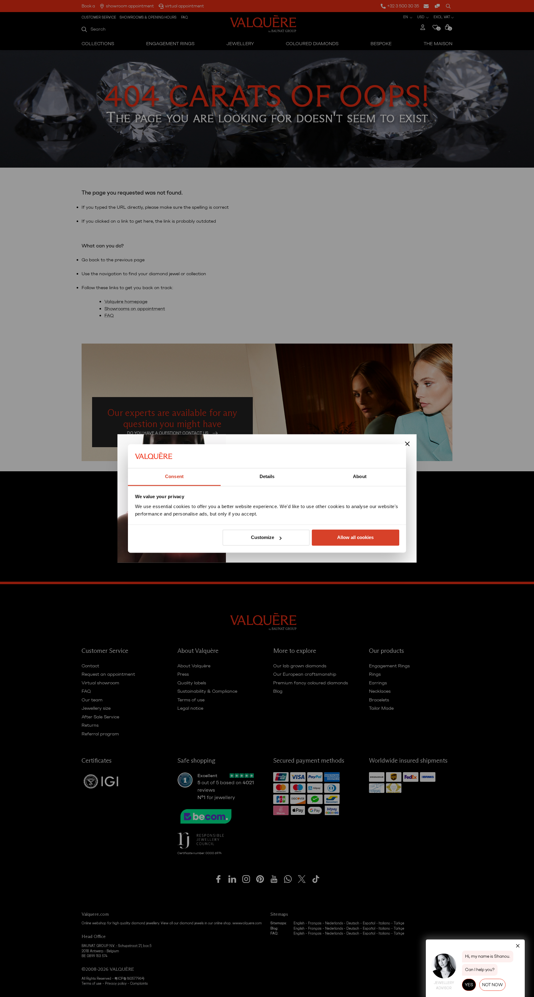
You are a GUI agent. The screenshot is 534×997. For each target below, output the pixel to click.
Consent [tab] (174, 476)
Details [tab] (267, 476)
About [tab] (360, 476)
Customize (262, 537)
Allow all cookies (355, 537)
